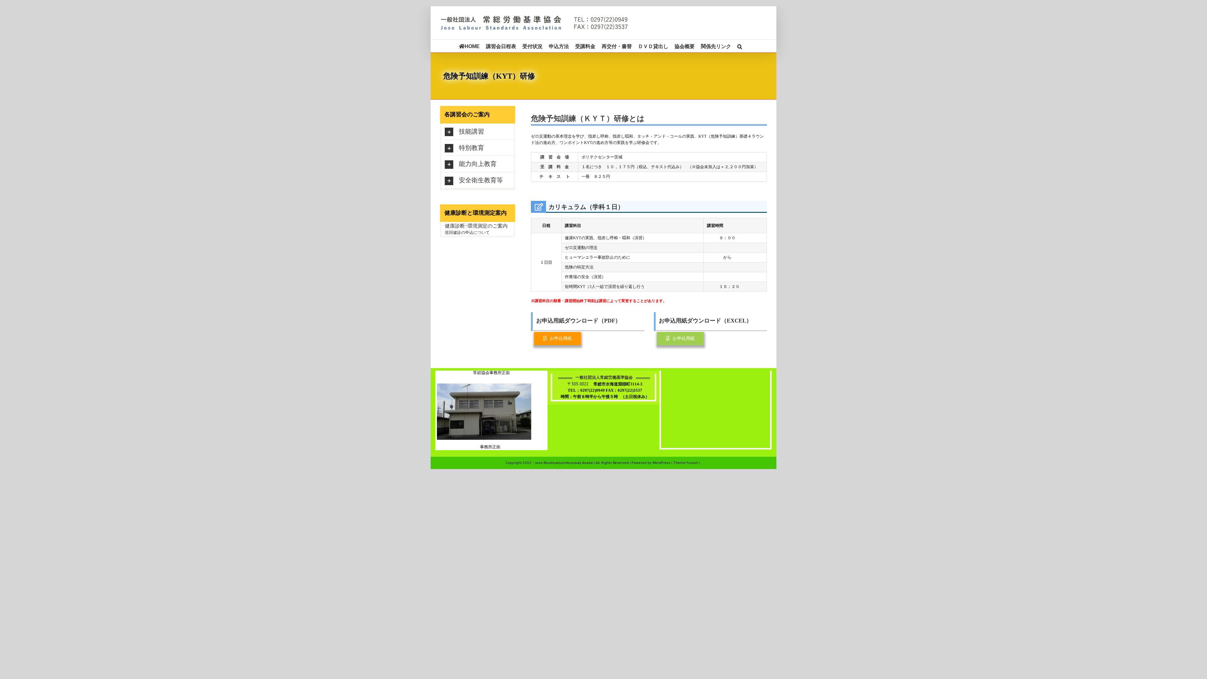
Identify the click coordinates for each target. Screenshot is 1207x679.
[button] (739, 46)
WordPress (661, 462)
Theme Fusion (685, 462)
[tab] (479, 132)
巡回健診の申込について (467, 232)
